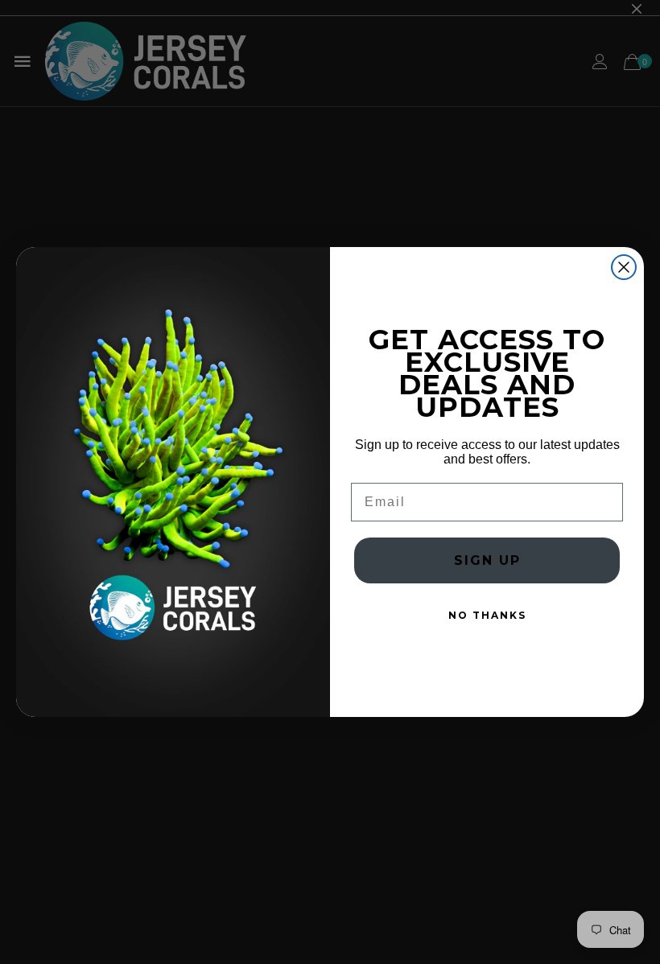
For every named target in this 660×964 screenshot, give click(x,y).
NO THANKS (487, 615)
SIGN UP (487, 560)
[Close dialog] (624, 267)
